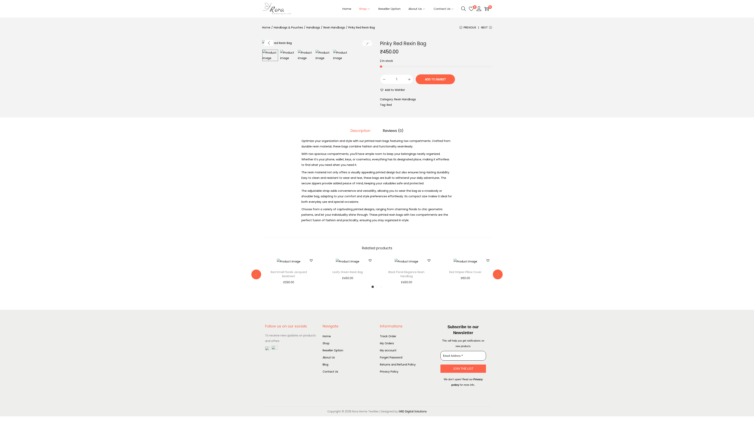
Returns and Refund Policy (398, 364)
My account (388, 350)
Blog (325, 364)
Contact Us (330, 372)
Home (266, 27)
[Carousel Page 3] (381, 287)
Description (360, 130)
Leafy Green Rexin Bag (347, 272)
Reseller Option (333, 350)
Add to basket (435, 79)
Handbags (313, 27)
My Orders (387, 343)
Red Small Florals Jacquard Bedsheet (289, 274)
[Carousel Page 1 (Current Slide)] (373, 287)
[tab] (360, 130)
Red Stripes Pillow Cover (465, 272)
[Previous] (269, 43)
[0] (471, 8)
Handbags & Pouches (288, 27)
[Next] (367, 43)
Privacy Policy (389, 372)
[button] (392, 90)
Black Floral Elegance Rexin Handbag (406, 274)
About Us (329, 357)
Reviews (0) (393, 130)
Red (389, 105)
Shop (326, 343)
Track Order (388, 336)
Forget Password (391, 357)
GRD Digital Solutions (413, 411)
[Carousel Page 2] (377, 287)
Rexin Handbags (334, 27)
